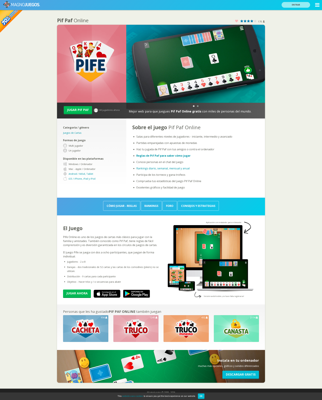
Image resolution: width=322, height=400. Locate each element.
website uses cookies (132, 396)
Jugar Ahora (77, 293)
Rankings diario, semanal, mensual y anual (163, 168)
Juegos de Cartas (72, 132)
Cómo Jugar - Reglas (122, 206)
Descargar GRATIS (241, 374)
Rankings (151, 206)
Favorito (236, 21)
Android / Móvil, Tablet (81, 173)
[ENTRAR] (298, 0)
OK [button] (201, 396)
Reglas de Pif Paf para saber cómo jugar (163, 155)
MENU (317, 5)
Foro (169, 206)
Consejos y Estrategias (198, 206)
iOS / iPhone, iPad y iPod (82, 178)
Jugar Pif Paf (78, 110)
